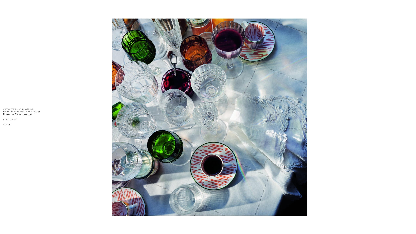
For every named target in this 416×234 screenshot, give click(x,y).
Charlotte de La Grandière (18, 109)
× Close (7, 125)
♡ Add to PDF (10, 119)
